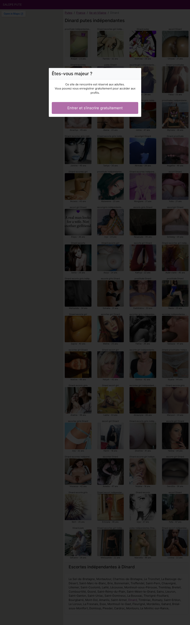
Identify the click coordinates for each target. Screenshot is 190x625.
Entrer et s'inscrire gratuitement (95, 108)
